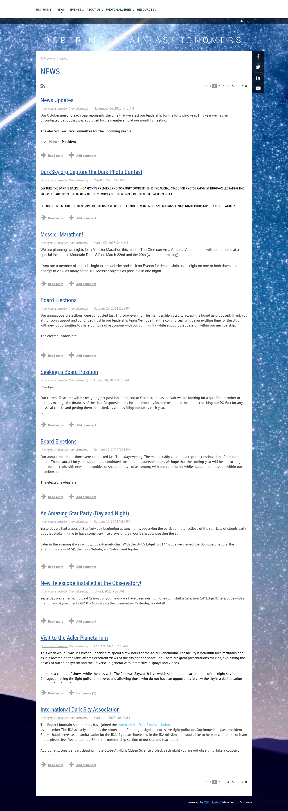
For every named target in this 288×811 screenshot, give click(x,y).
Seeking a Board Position (69, 372)
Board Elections (58, 300)
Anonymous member (55, 108)
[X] (258, 67)
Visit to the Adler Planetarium (74, 638)
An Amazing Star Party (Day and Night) (84, 513)
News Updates (56, 100)
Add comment (86, 155)
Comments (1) (86, 693)
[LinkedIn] (258, 77)
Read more (55, 155)
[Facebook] (258, 56)
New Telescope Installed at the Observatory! (90, 583)
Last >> (246, 85)
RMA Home (47, 58)
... (238, 86)
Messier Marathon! (61, 234)
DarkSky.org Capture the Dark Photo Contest (91, 172)
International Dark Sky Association (80, 709)
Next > (242, 85)
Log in (248, 21)
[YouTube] (258, 88)
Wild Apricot (212, 802)
